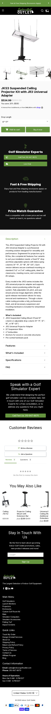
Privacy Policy (8, 647)
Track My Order (8, 634)
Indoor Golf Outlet (28, 700)
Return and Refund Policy (12, 645)
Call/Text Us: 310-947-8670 (25, 415)
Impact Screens (8, 625)
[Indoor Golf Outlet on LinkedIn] (9, 589)
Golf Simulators (8, 601)
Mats (4, 614)
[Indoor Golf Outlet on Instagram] (6, 589)
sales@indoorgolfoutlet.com (19, 668)
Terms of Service (9, 650)
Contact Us (6, 653)
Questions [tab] (24, 459)
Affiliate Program (9, 655)
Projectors (6, 606)
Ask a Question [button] (26, 454)
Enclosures (6, 609)
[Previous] (6, 506)
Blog (4, 658)
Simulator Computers (10, 617)
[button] (25, 238)
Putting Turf (7, 622)
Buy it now (37, 129)
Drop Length (6, 117)
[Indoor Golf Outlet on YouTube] (12, 589)
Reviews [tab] (9, 459)
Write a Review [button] (26, 448)
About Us (6, 640)
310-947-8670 (15, 670)
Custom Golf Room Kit (11, 612)
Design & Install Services (12, 637)
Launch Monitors (9, 604)
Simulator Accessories (11, 619)
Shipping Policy (8, 642)
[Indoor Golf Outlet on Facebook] (3, 589)
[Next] (44, 506)
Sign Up (25, 561)
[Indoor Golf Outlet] (25, 11)
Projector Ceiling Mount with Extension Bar (24, 513)
